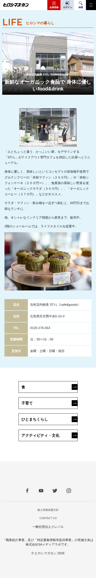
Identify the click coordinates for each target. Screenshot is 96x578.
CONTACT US (48, 518)
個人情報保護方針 (48, 509)
